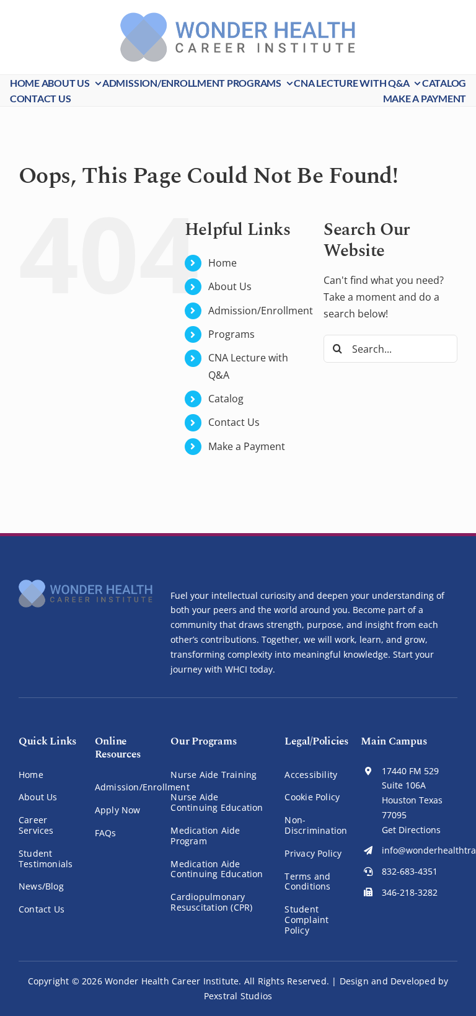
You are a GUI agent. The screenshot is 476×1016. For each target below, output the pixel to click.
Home (222, 263)
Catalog (226, 398)
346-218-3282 (410, 892)
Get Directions (411, 830)
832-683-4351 (410, 871)
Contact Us (234, 422)
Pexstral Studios (238, 996)
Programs (231, 334)
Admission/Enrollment (260, 310)
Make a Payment (246, 446)
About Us (230, 286)
